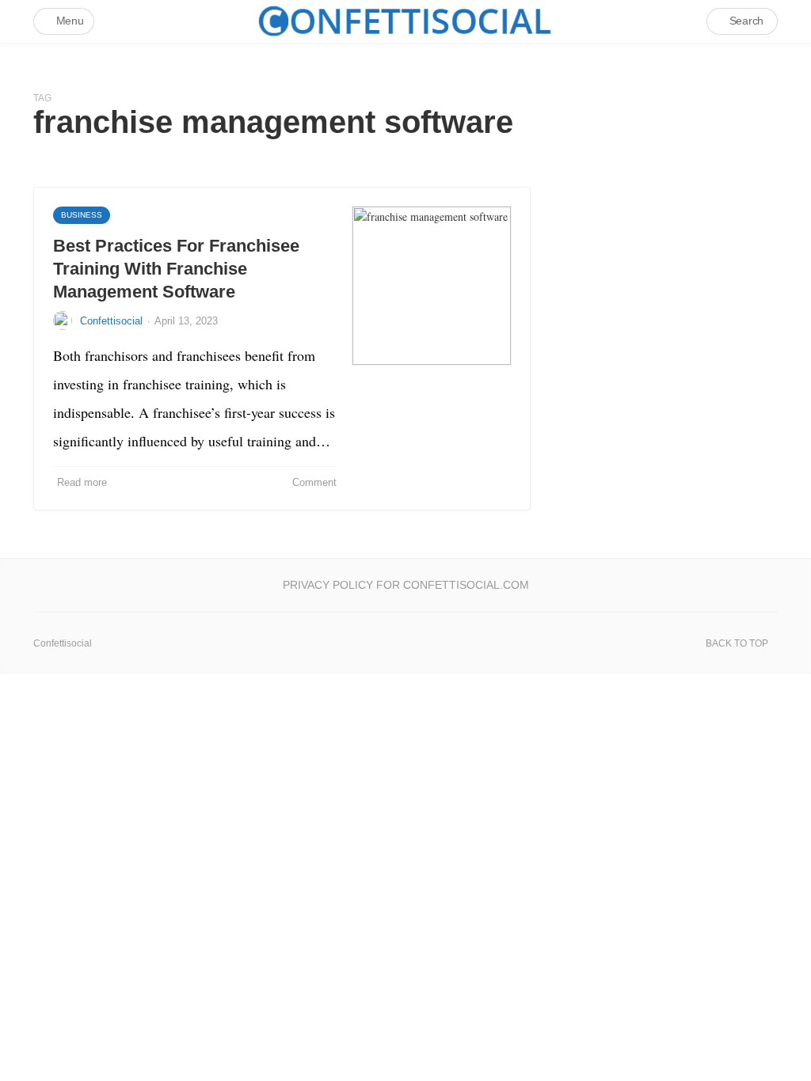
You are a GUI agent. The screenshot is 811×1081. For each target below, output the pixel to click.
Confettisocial (111, 321)
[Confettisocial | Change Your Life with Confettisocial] (405, 21)
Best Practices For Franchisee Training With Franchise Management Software (176, 268)
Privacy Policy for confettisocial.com (406, 584)
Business (81, 215)
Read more (82, 482)
